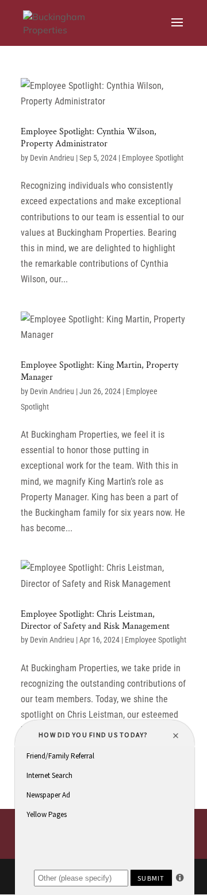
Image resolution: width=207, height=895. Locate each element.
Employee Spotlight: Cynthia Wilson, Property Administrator (88, 138)
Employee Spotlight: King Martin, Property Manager (99, 371)
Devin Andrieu (52, 157)
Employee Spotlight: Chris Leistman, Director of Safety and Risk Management (95, 620)
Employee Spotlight (152, 157)
